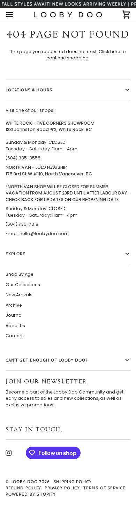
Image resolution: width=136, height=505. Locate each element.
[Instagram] (9, 453)
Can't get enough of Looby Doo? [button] (47, 360)
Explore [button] (16, 253)
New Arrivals (19, 295)
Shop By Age (19, 274)
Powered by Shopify (31, 494)
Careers (15, 336)
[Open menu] (16, 14)
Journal (14, 315)
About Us (15, 326)
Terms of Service (104, 487)
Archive (14, 305)
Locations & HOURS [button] (29, 89)
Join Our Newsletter (46, 381)
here (115, 52)
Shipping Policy (72, 481)
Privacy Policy (62, 487)
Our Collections (23, 285)
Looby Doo (24, 481)
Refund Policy (23, 487)
